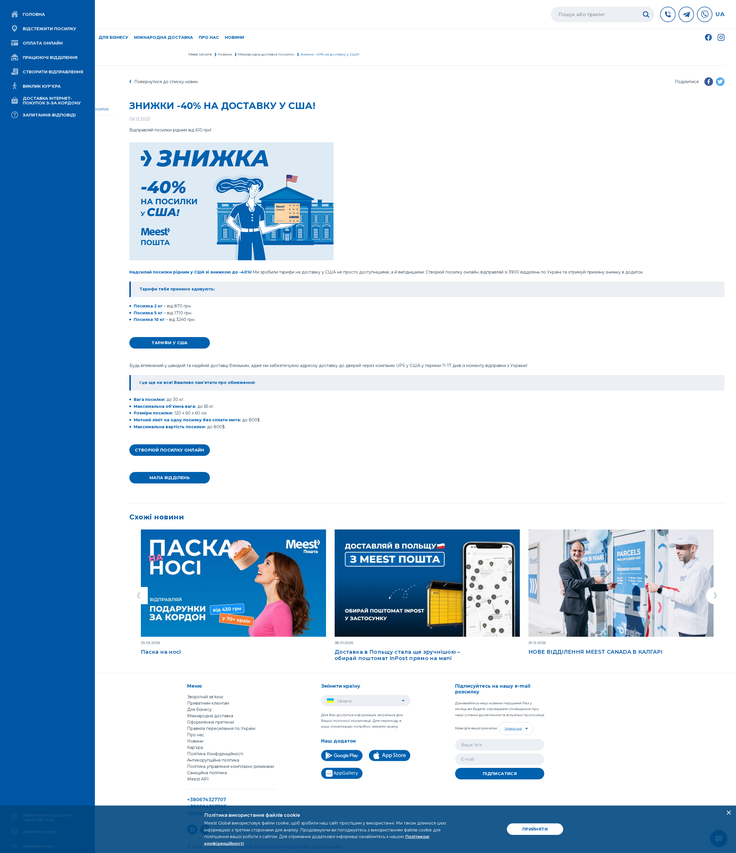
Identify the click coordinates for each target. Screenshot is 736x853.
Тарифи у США (169, 342)
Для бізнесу (199, 709)
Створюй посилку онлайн (169, 450)
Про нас (195, 735)
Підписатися (500, 773)
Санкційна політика (207, 773)
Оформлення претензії (210, 722)
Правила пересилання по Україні (221, 728)
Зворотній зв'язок (205, 697)
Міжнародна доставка (163, 37)
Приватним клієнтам (208, 703)
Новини (234, 37)
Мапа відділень (170, 477)
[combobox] (515, 728)
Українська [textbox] (513, 728)
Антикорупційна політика (213, 760)
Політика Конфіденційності (215, 754)
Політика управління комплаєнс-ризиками (230, 766)
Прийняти (535, 829)
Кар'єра (195, 747)
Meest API (198, 779)
